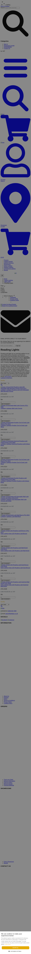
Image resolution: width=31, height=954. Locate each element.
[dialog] (15, 942)
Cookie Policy (7, 944)
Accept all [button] (16, 947)
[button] (15, 951)
